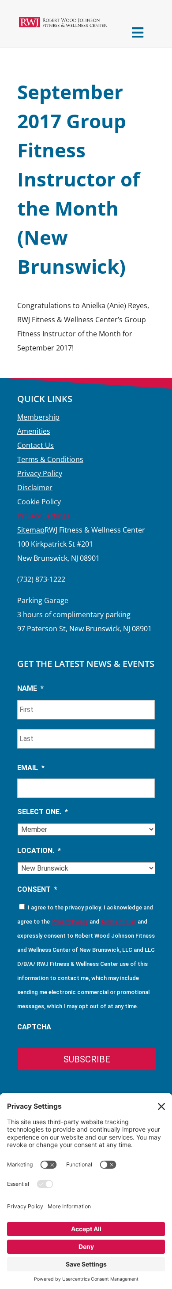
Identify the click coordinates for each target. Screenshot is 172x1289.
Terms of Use (118, 921)
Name (30, 688)
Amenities (33, 431)
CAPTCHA (34, 1027)
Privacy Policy (39, 473)
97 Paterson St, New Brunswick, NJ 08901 (84, 628)
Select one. (42, 812)
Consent (37, 889)
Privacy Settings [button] (43, 516)
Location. (39, 850)
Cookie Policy (39, 502)
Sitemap (31, 530)
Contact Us (35, 445)
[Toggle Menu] (137, 32)
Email (31, 768)
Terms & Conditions (50, 459)
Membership (38, 417)
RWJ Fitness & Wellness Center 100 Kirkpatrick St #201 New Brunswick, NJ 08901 (81, 544)
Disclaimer (34, 487)
